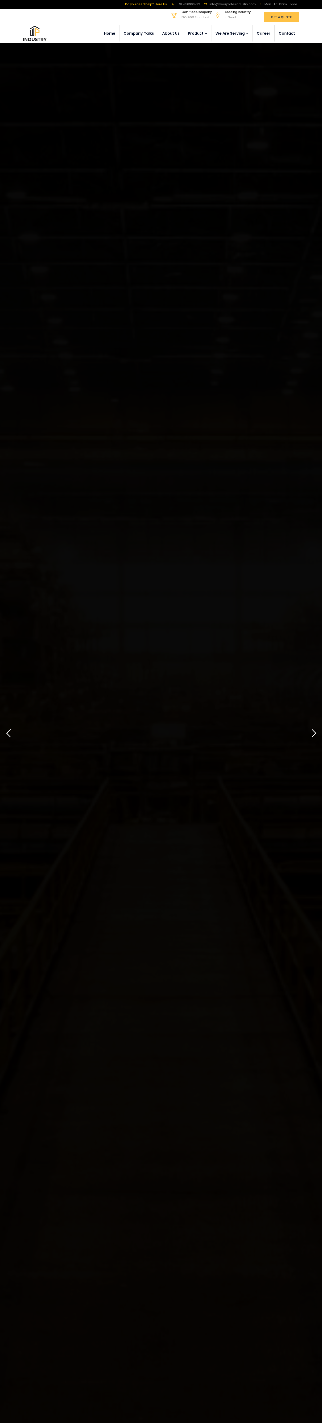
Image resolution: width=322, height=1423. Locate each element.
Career (263, 33)
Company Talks (139, 33)
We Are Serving (230, 33)
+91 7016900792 (188, 4)
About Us (171, 33)
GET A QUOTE (281, 17)
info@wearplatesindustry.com (232, 4)
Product (196, 33)
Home (109, 33)
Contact (287, 33)
